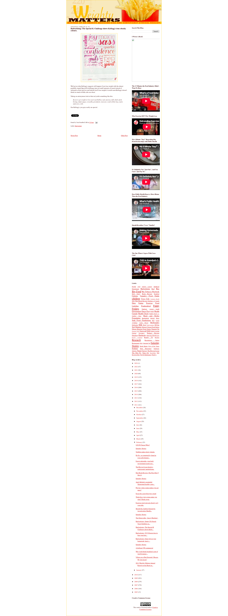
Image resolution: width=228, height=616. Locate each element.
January (139, 570)
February (139, 442)
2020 (136, 373)
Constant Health (154, 299)
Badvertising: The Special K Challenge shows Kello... (145, 528)
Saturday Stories (141, 448)
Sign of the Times (153, 346)
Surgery (144, 351)
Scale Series (144, 346)
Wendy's (154, 355)
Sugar (139, 351)
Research (136, 340)
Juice (157, 318)
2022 (136, 367)
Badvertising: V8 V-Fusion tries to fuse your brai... (147, 534)
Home (99, 135)
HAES (152, 311)
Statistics (134, 351)
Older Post (124, 135)
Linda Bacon (143, 323)
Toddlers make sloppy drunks (145, 452)
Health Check (143, 313)
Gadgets (144, 309)
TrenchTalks (153, 353)
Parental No (155, 329)
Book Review (147, 294)
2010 (136, 575)
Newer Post (74, 135)
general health (154, 309)
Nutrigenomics (150, 325)
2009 (136, 578)
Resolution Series (152, 340)
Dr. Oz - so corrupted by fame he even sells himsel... (146, 456)
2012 (136, 401)
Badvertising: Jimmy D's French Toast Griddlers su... (146, 522)
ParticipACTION (145, 331)
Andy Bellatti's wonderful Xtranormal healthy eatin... (145, 483)
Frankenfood (146, 306)
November (139, 411)
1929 (139, 287)
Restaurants (135, 343)
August (138, 421)
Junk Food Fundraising (141, 320)
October (139, 414)
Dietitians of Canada (153, 301)
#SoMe (134, 287)
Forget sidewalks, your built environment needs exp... (145, 462)
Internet (152, 318)
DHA (133, 301)
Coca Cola (145, 298)
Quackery (135, 335)
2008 (136, 581)
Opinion (138, 327)
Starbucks (156, 349)
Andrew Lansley (147, 287)
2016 (136, 387)
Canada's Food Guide (149, 296)
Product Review (153, 333)
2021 (136, 370)
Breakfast (156, 294)
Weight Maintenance (145, 355)
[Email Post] (96, 122)
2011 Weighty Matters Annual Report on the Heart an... (145, 564)
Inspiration (145, 318)
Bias (157, 289)
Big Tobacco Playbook (150, 291)
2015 (136, 391)
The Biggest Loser (153, 351)
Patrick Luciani (155, 331)
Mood (144, 325)
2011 (136, 405)
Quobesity (142, 335)
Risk (141, 343)
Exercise (149, 303)
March (138, 439)
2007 (136, 585)
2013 (136, 398)
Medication (135, 325)
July (137, 425)
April (138, 435)
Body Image (136, 294)
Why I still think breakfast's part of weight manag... (147, 552)
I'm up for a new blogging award (146, 493)
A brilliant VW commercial (144, 548)
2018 (136, 380)
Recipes (157, 337)
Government (136, 311)
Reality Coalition (137, 337)
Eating (140, 303)
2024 (136, 363)
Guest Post (146, 311)
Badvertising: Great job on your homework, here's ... (146, 540)
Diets (134, 303)
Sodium (135, 348)
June (138, 428)
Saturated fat (146, 343)
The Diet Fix (136, 353)
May (138, 432)
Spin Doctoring (146, 348)
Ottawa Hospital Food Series (141, 329)
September (139, 418)
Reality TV (148, 337)
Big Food (136, 291)
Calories (135, 296)
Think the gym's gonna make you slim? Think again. (146, 498)
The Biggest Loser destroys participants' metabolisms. (145, 468)
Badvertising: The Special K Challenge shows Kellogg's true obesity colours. (98, 29)
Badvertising (78, 126)
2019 (136, 377)
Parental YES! (135, 331)
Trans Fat (145, 353)
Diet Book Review (141, 301)
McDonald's (154, 322)
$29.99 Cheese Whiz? (143, 445)
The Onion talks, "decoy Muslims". (147, 518)
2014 (136, 394)
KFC (153, 320)
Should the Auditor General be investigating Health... (145, 510)
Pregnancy (142, 333)
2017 (136, 384)
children (136, 298)
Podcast (134, 333)
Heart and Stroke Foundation (145, 317)
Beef (153, 289)
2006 (136, 588)
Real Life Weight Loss (153, 335)
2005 (136, 592)
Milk (140, 325)
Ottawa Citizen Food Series (150, 327)
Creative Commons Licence (148, 608)
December (139, 407)
